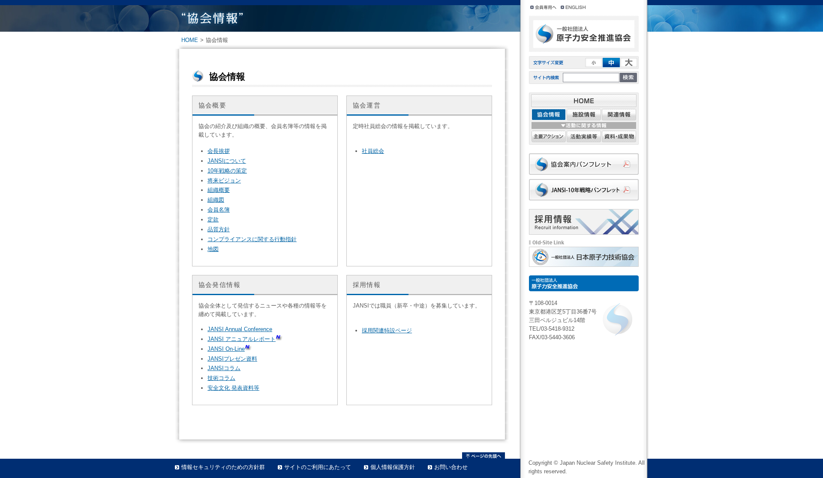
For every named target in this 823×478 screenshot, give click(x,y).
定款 (213, 219)
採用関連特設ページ (387, 330)
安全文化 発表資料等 (233, 388)
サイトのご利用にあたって (317, 467)
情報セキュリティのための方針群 (223, 467)
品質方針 (218, 229)
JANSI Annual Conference (239, 329)
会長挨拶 (218, 151)
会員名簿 (218, 209)
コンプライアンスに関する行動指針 (252, 239)
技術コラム (221, 378)
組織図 (215, 200)
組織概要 (218, 190)
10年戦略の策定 (227, 170)
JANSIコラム (223, 368)
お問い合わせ (451, 467)
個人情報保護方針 (392, 467)
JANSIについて (226, 161)
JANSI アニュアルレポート (241, 339)
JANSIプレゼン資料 (232, 359)
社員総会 (373, 151)
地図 (213, 249)
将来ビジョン (224, 180)
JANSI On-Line (226, 349)
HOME (189, 40)
